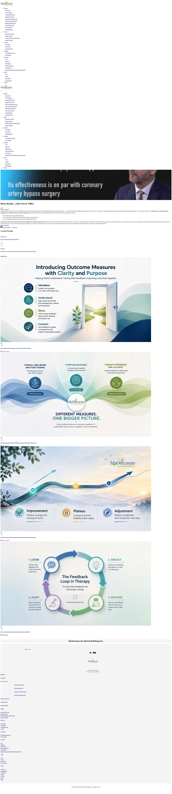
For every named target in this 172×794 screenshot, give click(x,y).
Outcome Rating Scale (19, 684)
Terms (2, 779)
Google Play (3, 772)
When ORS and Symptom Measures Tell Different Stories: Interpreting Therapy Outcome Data (18, 442)
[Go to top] (1, 792)
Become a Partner (4, 717)
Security (2, 774)
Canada (2, 759)
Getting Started (4, 771)
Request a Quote (4, 714)
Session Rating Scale (18, 688)
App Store (3, 769)
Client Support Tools (5, 698)
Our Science (3, 725)
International (3, 761)
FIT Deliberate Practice (5, 735)
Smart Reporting (4, 702)
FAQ (2, 743)
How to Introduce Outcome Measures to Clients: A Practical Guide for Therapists (16, 348)
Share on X (14, 227)
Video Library (4, 750)
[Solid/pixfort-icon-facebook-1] (90, 653)
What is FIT (3, 678)
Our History (3, 723)
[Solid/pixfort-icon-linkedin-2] (93, 653)
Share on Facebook (6, 227)
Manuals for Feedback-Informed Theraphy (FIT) (11, 751)
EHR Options (3, 746)
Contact (2, 729)
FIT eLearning (4, 736)
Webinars (3, 744)
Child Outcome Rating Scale (20, 691)
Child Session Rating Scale (20, 695)
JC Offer (2, 776)
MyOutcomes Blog (5, 748)
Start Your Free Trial (5, 712)
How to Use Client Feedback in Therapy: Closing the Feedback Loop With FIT (15, 631)
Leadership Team (4, 727)
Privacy (2, 778)
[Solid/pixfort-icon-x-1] (92, 653)
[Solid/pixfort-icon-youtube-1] (95, 653)
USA (2, 758)
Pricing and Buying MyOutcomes (8, 715)
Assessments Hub (4, 705)
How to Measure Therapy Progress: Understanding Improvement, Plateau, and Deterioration (18, 537)
